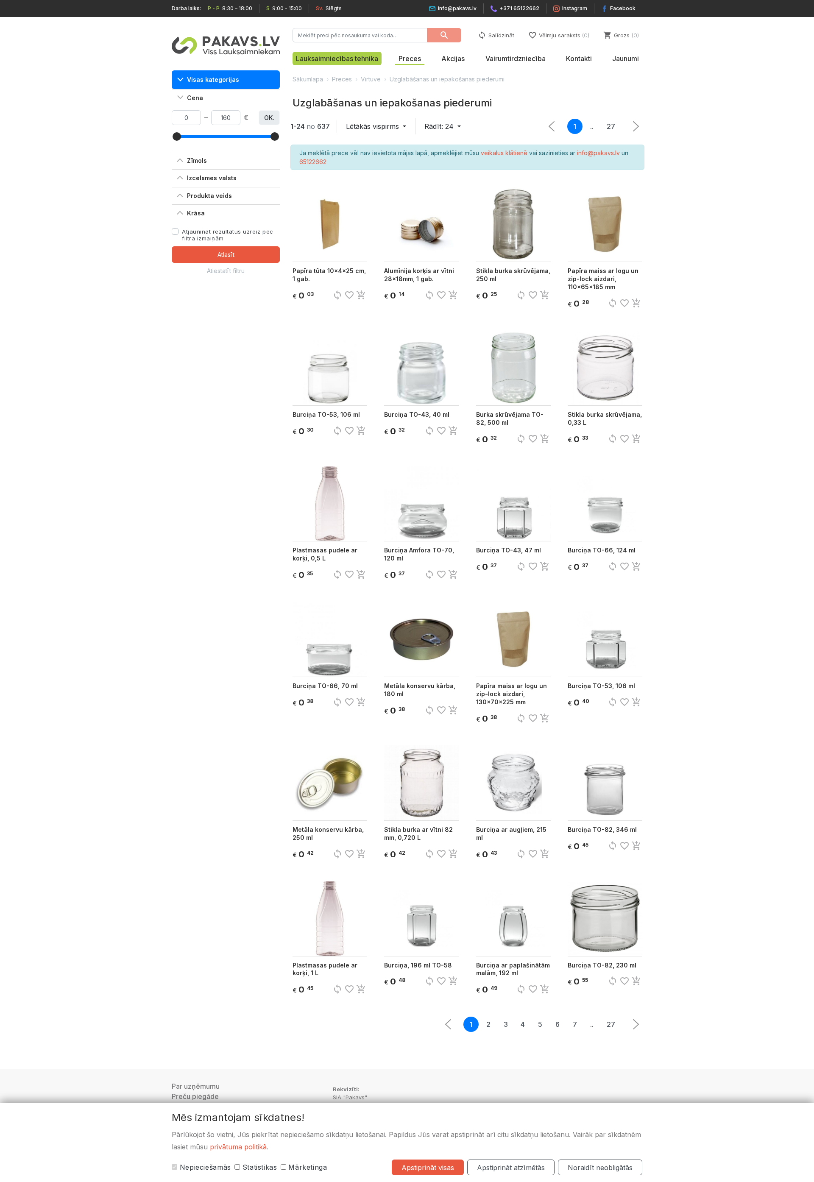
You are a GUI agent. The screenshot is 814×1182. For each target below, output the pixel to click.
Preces (410, 58)
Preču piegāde (195, 1096)
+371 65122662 (519, 8)
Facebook (623, 8)
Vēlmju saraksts (558, 35)
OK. (269, 117)
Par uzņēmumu (196, 1086)
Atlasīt (225, 254)
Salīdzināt (496, 35)
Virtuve (371, 79)
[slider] (177, 136)
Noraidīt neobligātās (600, 1167)
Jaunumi (625, 58)
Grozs (620, 35)
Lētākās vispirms (373, 126)
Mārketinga (306, 1167)
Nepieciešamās (204, 1167)
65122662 (312, 161)
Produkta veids (209, 195)
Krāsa (196, 213)
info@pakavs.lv (457, 8)
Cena (195, 97)
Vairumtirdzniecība (515, 58)
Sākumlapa (308, 79)
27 (611, 126)
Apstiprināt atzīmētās (511, 1167)
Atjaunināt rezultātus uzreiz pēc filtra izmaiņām (227, 235)
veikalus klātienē (504, 152)
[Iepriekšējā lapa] (636, 126)
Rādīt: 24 (440, 126)
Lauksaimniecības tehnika (337, 58)
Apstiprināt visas (427, 1167)
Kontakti (579, 58)
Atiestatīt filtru (226, 270)
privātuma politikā (238, 1147)
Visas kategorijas (213, 79)
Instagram (574, 8)
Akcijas (453, 58)
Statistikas (258, 1167)
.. (592, 126)
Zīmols (197, 160)
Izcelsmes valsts (212, 177)
